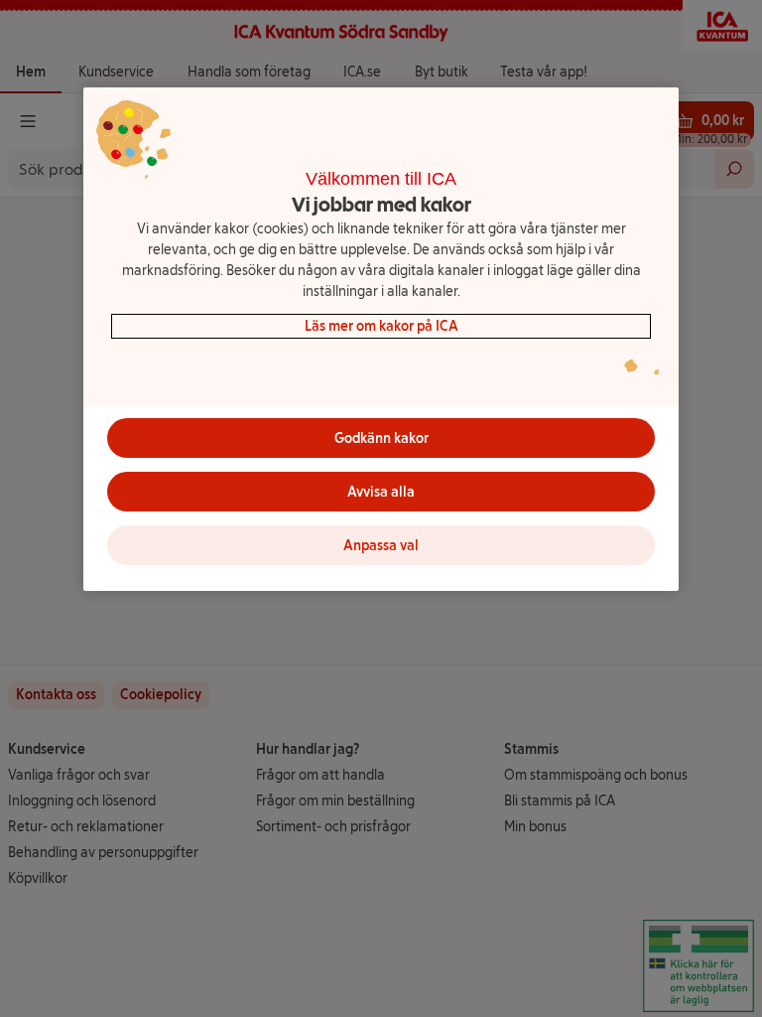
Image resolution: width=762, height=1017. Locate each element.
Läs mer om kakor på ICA (381, 326)
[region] (381, 339)
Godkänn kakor (381, 438)
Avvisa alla (381, 492)
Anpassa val (381, 545)
